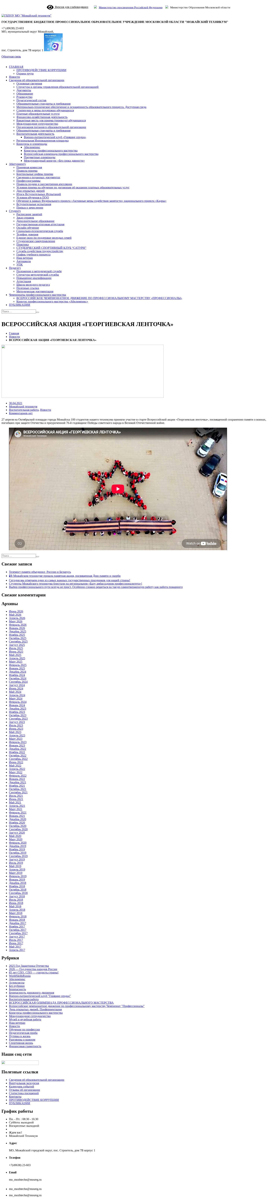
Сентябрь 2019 (18, 856)
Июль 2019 (16, 862)
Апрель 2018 (17, 909)
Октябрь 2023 (17, 715)
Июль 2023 (16, 725)
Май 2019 (15, 866)
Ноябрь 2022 (17, 752)
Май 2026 (15, 614)
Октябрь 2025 (17, 638)
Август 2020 (17, 832)
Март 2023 (15, 738)
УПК (19, 264)
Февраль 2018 (17, 916)
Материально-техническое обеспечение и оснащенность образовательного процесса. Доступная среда (81, 107)
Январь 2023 (17, 745)
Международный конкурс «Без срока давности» (54, 160)
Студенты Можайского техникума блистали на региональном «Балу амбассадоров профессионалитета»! (75, 583)
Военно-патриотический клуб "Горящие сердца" (40, 996)
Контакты (15, 1096)
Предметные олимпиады (39, 157)
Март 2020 (15, 839)
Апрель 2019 (17, 869)
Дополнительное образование (35, 221)
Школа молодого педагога (33, 284)
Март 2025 (15, 661)
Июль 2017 (16, 939)
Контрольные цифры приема (34, 174)
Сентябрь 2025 (18, 641)
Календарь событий (21, 1086)
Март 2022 (15, 772)
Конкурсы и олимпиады (31, 143)
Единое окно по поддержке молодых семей (44, 237)
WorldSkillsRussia (20, 975)
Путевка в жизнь (19, 1036)
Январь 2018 (17, 919)
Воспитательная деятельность (35, 133)
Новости (14, 76)
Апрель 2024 (17, 695)
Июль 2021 (16, 795)
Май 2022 (15, 765)
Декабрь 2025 (17, 631)
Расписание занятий (29, 214)
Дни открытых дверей (30, 190)
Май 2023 (15, 732)
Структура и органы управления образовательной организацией (57, 86)
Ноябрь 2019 (17, 849)
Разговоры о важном (22, 1039)
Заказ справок (25, 217)
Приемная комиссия (29, 167)
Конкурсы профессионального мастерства (51, 150)
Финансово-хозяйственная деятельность (41, 117)
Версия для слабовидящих (70, 7)
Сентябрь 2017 (18, 933)
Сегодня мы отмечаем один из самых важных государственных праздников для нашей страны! (69, 580)
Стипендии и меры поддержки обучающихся (45, 110)
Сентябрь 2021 (18, 792)
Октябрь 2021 (17, 789)
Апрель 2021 (17, 805)
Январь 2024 (17, 705)
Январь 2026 (17, 628)
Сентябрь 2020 (18, 829)
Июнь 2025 (16, 651)
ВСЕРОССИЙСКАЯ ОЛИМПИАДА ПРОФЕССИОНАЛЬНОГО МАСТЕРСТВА (61, 1002)
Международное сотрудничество (37, 123)
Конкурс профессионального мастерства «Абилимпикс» (52, 301)
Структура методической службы (37, 274)
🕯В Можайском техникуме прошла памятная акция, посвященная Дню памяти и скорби (65, 575)
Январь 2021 (17, 815)
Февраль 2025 (17, 665)
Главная (14, 333)
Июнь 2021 (16, 799)
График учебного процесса (33, 254)
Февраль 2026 (17, 624)
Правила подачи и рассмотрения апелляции (44, 184)
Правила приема (26, 170)
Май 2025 (15, 655)
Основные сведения (29, 83)
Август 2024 (17, 685)
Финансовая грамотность (25, 1046)
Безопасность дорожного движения (31, 992)
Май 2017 (15, 946)
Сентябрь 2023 (18, 718)
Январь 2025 (17, 668)
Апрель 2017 (17, 950)
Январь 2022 (17, 779)
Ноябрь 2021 (17, 785)
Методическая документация (34, 291)
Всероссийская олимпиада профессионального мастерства (61, 154)
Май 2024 (15, 691)
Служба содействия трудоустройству (39, 251)
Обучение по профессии (24, 1029)
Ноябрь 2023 (17, 712)
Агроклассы (16, 982)
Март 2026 (15, 621)
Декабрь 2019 (17, 846)
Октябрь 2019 (17, 852)
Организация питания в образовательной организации (51, 127)
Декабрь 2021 (17, 782)
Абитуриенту (17, 164)
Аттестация (23, 281)
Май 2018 (15, 906)
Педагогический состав (31, 100)
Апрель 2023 (17, 735)
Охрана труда (25, 73)
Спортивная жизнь (21, 1042)
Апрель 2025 (17, 658)
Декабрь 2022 (17, 748)
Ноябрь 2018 (17, 886)
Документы (23, 90)
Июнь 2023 (16, 728)
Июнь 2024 (16, 688)
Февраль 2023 (17, 742)
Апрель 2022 (17, 769)
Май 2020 (15, 836)
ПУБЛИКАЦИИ (19, 304)
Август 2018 (17, 896)
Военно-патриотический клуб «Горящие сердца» (55, 137)
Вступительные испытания (33, 204)
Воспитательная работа (24, 409)
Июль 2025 (16, 648)
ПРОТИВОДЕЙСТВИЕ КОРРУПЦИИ (41, 70)
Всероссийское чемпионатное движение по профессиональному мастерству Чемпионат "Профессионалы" (77, 1006)
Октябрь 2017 (17, 929)
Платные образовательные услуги (38, 113)
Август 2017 (17, 936)
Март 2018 (15, 913)
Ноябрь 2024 (17, 675)
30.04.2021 (15, 403)
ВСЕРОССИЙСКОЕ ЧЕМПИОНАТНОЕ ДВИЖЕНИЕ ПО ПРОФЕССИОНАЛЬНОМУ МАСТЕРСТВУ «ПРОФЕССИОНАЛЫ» (99, 298)
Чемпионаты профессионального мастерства (37, 294)
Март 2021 (15, 809)
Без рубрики (17, 985)
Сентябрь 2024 (18, 681)
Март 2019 (15, 872)
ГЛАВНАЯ (16, 66)
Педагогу (15, 268)
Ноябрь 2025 (17, 634)
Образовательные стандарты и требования (43, 103)
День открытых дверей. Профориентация (35, 1009)
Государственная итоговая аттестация (40, 224)
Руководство (24, 97)
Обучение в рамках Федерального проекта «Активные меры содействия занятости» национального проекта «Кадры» (91, 200)
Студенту (15, 211)
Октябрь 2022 (17, 755)
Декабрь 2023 (17, 708)
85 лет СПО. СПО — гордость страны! (34, 972)
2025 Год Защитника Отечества (29, 965)
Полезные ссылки (27, 288)
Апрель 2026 (17, 618)
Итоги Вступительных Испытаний (38, 194)
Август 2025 (17, 644)
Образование (24, 93)
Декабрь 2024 (17, 671)
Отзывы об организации (24, 1089)
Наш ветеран (24, 257)
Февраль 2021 (17, 812)
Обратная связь (11, 56)
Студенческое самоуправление (35, 241)
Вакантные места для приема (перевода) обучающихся (51, 120)
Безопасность (17, 989)
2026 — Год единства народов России (33, 969)
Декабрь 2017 (17, 923)
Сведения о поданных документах (38, 177)
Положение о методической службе (39, 271)
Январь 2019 (17, 879)
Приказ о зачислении (29, 207)
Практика (22, 244)
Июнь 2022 (16, 762)
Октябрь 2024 (17, 678)
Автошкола (23, 261)
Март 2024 (15, 698)
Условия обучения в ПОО (32, 197)
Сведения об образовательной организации (36, 80)
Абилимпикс (32, 147)
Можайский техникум (23, 406)
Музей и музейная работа (25, 1019)
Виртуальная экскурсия (24, 1083)
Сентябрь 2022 (18, 758)
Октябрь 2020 (17, 826)
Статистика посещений (24, 1093)
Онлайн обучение (27, 227)
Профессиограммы (28, 180)
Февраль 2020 (17, 842)
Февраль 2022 (17, 775)
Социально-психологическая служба (39, 231)
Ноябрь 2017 (17, 926)
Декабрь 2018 (17, 882)
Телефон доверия (27, 234)
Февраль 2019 (17, 876)
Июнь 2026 (16, 611)
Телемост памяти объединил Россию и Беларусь (40, 571)
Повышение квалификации (33, 278)
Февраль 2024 (17, 701)
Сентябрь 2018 (18, 893)
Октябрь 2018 (17, 889)
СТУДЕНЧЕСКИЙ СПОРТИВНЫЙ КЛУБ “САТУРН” (51, 247)
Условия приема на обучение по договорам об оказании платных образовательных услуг (73, 187)
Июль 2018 (16, 899)
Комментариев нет (21, 413)
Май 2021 (15, 802)
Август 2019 (17, 859)
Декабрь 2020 (17, 819)
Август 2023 (17, 722)
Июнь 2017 (16, 943)
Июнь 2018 (16, 903)
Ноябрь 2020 (17, 822)
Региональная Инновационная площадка (42, 140)
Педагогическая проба (23, 1032)
